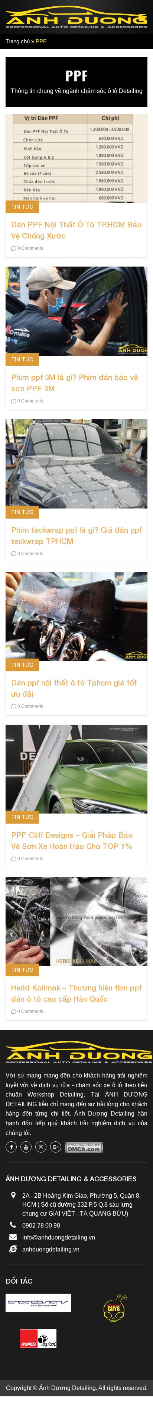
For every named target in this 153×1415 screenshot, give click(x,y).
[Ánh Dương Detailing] (76, 17)
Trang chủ (18, 41)
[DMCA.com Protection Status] (84, 1147)
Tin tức (22, 206)
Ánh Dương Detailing (67, 1388)
